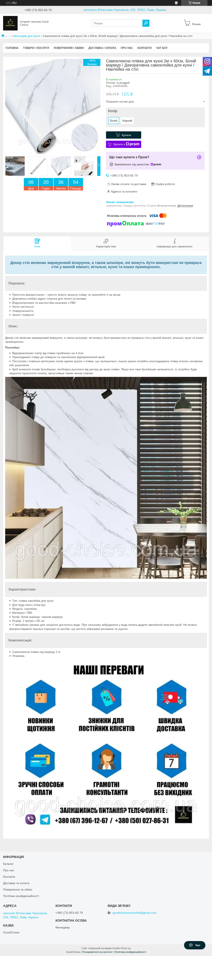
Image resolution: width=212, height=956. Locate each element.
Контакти (144, 48)
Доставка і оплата (102, 48)
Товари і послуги (36, 48)
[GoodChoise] (10, 23)
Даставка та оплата (16, 883)
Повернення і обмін (69, 48)
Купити (126, 135)
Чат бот (162, 48)
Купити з (119, 144)
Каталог (8, 863)
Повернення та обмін (17, 889)
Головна (11, 48)
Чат (197, 945)
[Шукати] (145, 23)
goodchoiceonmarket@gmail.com (135, 912)
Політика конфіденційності (21, 896)
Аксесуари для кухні (26, 36)
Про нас (127, 48)
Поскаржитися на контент (97, 952)
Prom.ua (126, 948)
